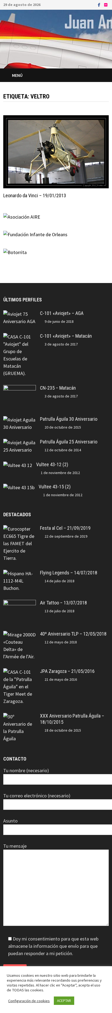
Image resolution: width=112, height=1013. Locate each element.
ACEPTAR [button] (64, 1000)
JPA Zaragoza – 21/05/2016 (67, 671)
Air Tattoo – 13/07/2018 (63, 603)
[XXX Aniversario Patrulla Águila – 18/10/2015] (19, 716)
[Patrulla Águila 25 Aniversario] (19, 442)
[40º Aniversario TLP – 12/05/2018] (19, 635)
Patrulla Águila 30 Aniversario (68, 419)
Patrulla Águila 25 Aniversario (68, 442)
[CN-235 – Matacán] (19, 389)
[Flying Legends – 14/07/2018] (19, 573)
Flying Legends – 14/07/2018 (68, 572)
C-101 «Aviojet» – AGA (61, 313)
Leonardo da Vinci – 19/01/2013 (34, 195)
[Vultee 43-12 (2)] (17, 465)
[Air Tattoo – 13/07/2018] (19, 603)
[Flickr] (106, 4)
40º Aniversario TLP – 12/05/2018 (73, 634)
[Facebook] (100, 4)
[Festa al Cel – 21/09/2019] (19, 529)
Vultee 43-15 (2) (55, 486)
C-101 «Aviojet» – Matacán (66, 336)
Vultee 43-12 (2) (52, 464)
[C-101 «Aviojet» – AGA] (19, 314)
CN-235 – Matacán (58, 388)
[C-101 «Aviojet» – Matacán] (19, 337)
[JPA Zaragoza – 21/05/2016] (19, 672)
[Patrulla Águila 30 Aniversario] (19, 420)
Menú (17, 75)
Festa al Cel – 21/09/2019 (65, 528)
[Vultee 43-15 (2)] (19, 487)
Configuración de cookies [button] (29, 1000)
